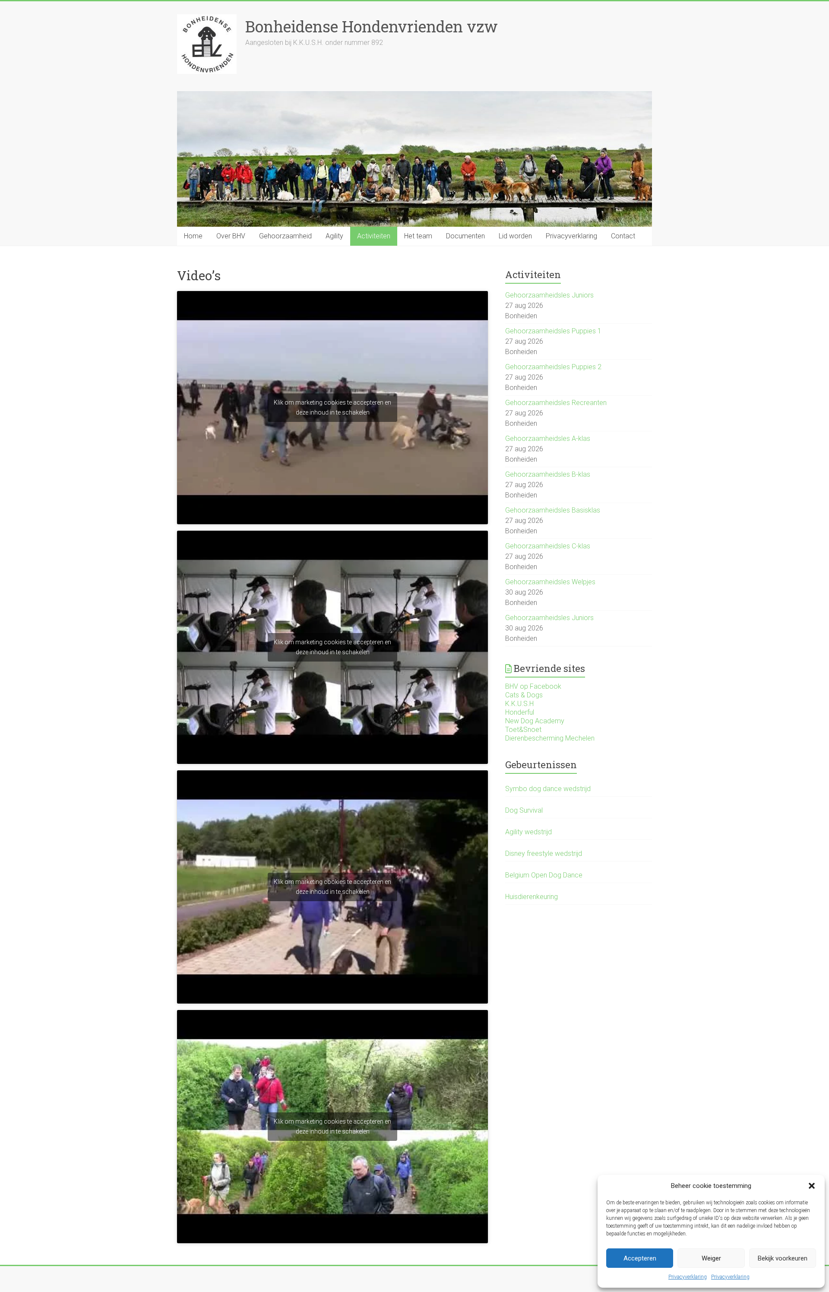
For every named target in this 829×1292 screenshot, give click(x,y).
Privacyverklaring (687, 1277)
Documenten (465, 236)
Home (193, 236)
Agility (334, 236)
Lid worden (515, 236)
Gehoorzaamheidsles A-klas (547, 438)
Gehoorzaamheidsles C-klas (547, 546)
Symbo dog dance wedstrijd (548, 789)
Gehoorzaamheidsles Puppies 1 (553, 331)
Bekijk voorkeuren (782, 1258)
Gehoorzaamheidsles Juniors (549, 295)
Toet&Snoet (523, 729)
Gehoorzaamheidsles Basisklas (552, 510)
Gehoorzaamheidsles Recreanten (556, 403)
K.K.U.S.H (519, 704)
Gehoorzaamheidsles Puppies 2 (553, 367)
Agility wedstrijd (528, 832)
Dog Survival (524, 810)
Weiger (711, 1258)
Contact (623, 236)
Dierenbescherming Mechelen (550, 738)
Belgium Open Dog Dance (543, 875)
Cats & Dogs (524, 695)
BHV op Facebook (533, 686)
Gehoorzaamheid (285, 236)
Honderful (519, 712)
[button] (811, 1185)
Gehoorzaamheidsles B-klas (547, 474)
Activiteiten (373, 236)
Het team (418, 236)
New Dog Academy (534, 721)
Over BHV (230, 236)
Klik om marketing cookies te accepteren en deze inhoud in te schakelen (332, 407)
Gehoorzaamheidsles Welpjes (550, 582)
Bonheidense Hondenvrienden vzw (371, 26)
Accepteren (639, 1258)
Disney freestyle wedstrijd (543, 853)
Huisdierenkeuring (531, 897)
